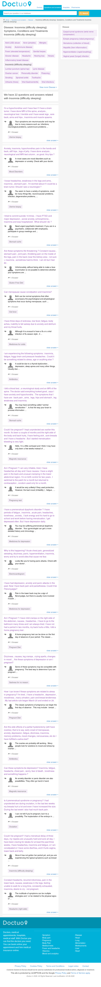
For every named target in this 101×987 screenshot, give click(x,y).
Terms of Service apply (80, 973)
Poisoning (45, 73)
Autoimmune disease (23, 47)
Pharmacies (75, 7)
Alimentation (80, 943)
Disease (78, 935)
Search (85, 13)
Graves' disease (12, 55)
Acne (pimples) (29, 42)
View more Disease (47, 87)
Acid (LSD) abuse (12, 42)
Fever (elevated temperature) (17, 51)
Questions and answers (52, 7)
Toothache (36, 77)
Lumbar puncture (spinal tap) (17, 68)
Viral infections (48, 82)
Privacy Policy (20, 966)
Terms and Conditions (55, 966)
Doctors (39, 7)
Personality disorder (29, 73)
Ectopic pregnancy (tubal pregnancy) (78, 38)
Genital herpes (39, 51)
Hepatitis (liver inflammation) (75, 47)
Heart (77, 951)
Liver (77, 948)
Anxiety (8, 47)
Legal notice (73, 966)
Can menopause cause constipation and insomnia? (28, 291)
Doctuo (15, 923)
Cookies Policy (36, 966)
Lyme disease (38, 68)
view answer (52, 140)
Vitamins (45, 951)
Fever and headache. (51, 948)
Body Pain (46, 943)
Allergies (42, 42)
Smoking (8, 77)
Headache (26, 55)
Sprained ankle (22, 77)
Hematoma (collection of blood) (76, 43)
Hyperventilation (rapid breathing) (77, 51)
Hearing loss (39, 55)
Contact (85, 966)
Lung (77, 940)
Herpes (51, 55)
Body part (46, 937)
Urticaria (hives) (11, 82)
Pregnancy (46, 940)
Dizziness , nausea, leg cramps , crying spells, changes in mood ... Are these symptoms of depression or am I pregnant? (29, 659)
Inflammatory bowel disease (17, 60)
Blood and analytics (50, 953)
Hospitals (66, 7)
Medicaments (80, 945)
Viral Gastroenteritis (30, 82)
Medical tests (47, 945)
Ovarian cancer (11, 73)
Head (77, 937)
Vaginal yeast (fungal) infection (76, 56)
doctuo (17, 4)
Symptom (46, 935)
